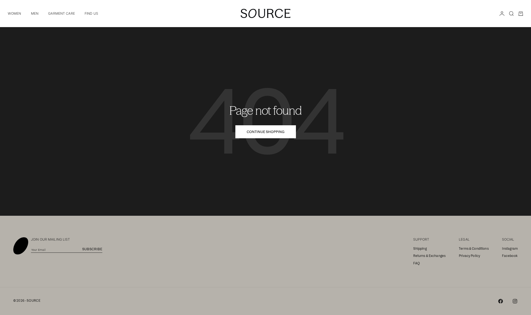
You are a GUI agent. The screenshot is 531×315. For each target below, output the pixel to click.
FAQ (416, 263)
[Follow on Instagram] (515, 301)
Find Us (91, 13)
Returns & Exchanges (429, 256)
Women (14, 13)
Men (34, 13)
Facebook (509, 256)
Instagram (510, 248)
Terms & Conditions (474, 248)
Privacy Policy (469, 256)
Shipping (420, 248)
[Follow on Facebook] (500, 301)
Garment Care (61, 13)
